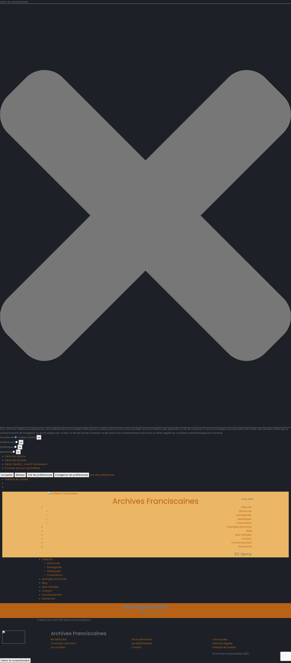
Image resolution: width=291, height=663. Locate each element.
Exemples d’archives (239, 527)
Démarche (245, 511)
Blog (249, 531)
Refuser (20, 475)
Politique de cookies (16, 479)
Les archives (58, 647)
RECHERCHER (58, 639)
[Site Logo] (62, 493)
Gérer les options (15, 456)
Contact (247, 538)
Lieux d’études (243, 534)
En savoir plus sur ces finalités (22, 468)
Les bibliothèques (142, 643)
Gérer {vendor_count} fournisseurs (26, 464)
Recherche (245, 546)
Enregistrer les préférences (71, 475)
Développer (244, 519)
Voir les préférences (40, 475)
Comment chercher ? (64, 643)
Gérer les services (15, 460)
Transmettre (244, 523)
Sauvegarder (244, 515)
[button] (145, 215)
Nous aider (247, 499)
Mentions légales (222, 643)
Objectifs (246, 507)
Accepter (7, 475)
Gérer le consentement (15, 660)
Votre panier (220, 639)
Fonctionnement (242, 542)
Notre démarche (142, 639)
